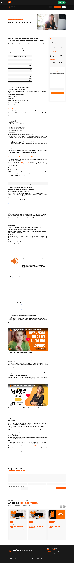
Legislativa (52, 81)
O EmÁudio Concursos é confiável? (54, 527)
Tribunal (52, 82)
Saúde (52, 85)
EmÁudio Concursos (25, 162)
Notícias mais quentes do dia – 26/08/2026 (56, 42)
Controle (52, 83)
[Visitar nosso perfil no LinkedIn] (32, 551)
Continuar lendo (52, 52)
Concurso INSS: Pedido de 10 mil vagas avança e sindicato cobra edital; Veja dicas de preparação (57, 49)
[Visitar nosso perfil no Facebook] (27, 551)
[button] (61, 506)
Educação (52, 84)
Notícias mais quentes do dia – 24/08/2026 (56, 56)
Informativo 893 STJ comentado (57, 62)
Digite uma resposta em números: (14, 486)
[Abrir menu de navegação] (50, 7)
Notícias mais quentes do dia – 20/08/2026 (36, 527)
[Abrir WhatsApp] (71, 566)
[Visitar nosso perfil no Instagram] (25, 551)
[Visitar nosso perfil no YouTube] (29, 551)
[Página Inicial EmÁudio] (12, 7)
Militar (51, 86)
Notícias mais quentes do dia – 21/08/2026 (17, 527)
